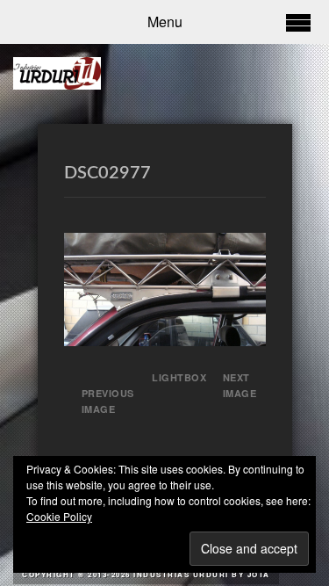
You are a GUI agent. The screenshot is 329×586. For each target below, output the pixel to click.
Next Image (240, 385)
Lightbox (173, 377)
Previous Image (108, 401)
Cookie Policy (59, 516)
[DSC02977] (165, 340)
